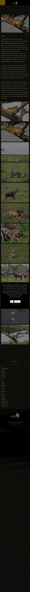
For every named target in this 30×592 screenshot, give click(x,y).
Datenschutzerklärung (14, 297)
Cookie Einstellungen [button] (15, 304)
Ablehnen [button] (17, 301)
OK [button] (12, 301)
